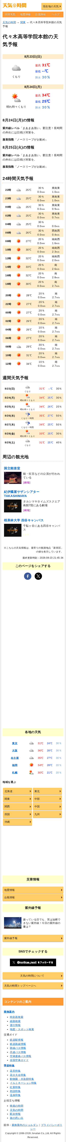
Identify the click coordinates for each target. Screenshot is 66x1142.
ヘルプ (56, 14)
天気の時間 (9, 22)
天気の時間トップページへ (20, 985)
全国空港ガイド (19, 1060)
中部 (37, 798)
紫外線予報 (11, 938)
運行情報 (15, 1025)
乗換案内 (9, 1011)
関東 (23, 22)
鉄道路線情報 (18, 1044)
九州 (37, 814)
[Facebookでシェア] (27, 576)
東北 (37, 791)
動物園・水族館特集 (22, 1078)
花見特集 (15, 1070)
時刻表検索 (16, 1017)
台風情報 (40, 14)
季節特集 (9, 1065)
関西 (7, 806)
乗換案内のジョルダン (25, 1125)
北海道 (9, 791)
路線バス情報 (18, 1048)
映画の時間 (16, 1105)
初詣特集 (15, 1091)
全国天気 (10, 14)
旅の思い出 (16, 1117)
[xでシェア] (38, 576)
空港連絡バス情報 (20, 1056)
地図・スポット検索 (22, 1029)
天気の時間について (32, 975)
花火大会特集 (18, 1075)
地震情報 (25, 14)
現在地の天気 (51, 6)
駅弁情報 (15, 1113)
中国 (37, 806)
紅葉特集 (15, 1087)
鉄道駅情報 (16, 1039)
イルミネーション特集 (23, 1082)
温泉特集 (15, 1095)
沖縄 (7, 821)
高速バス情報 (18, 1052)
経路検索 (15, 1021)
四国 (7, 814)
